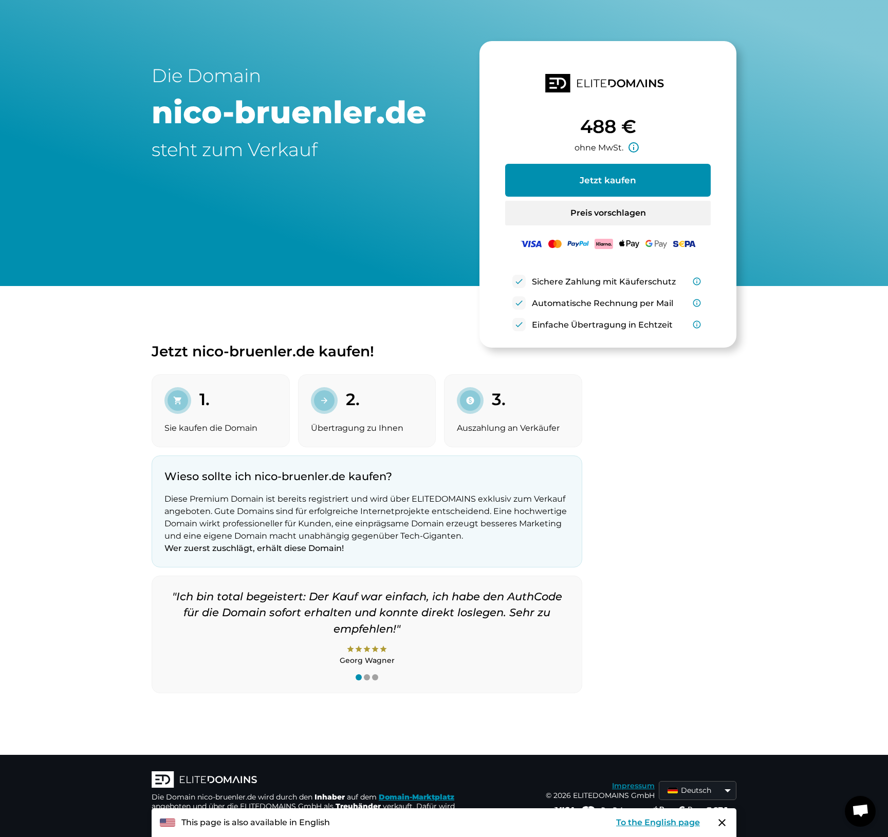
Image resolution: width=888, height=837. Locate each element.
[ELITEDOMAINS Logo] (306, 780)
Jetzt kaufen (608, 180)
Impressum (633, 785)
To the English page (658, 822)
